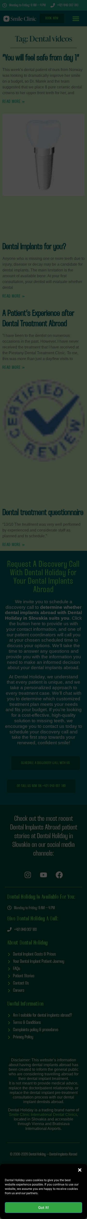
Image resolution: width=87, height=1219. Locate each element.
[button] (79, 1170)
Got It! (43, 1207)
